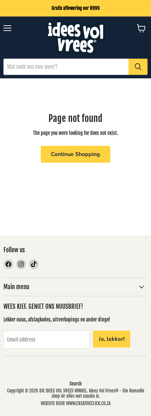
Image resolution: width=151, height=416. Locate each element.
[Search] (138, 67)
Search (75, 383)
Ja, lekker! (112, 339)
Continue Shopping (75, 154)
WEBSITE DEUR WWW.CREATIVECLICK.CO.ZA (76, 403)
